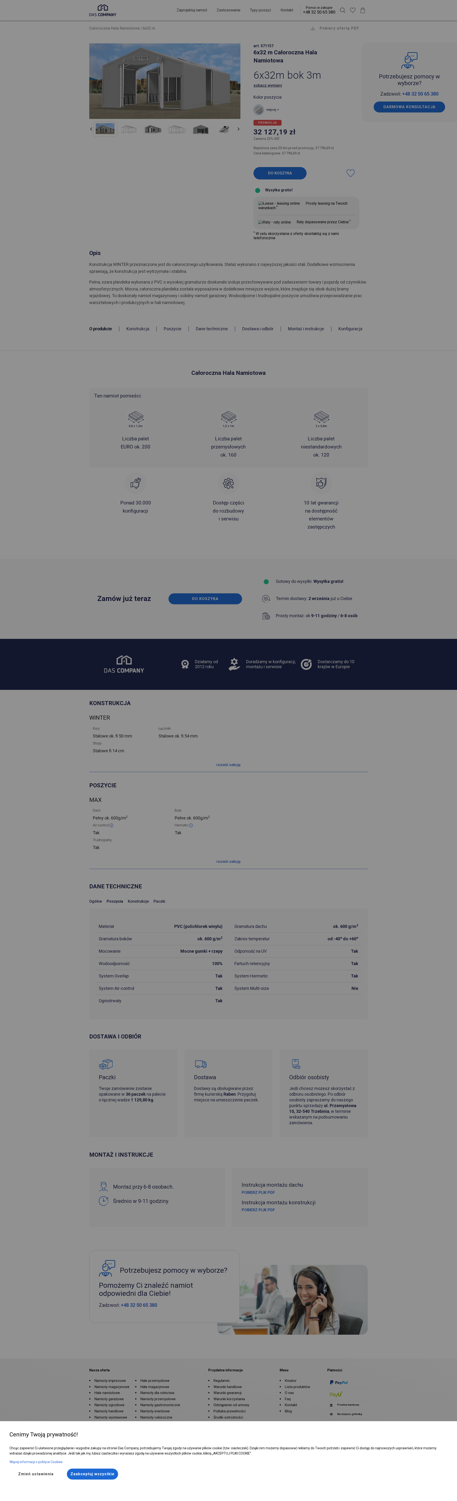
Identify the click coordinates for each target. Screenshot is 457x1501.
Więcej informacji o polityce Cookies (36, 1462)
